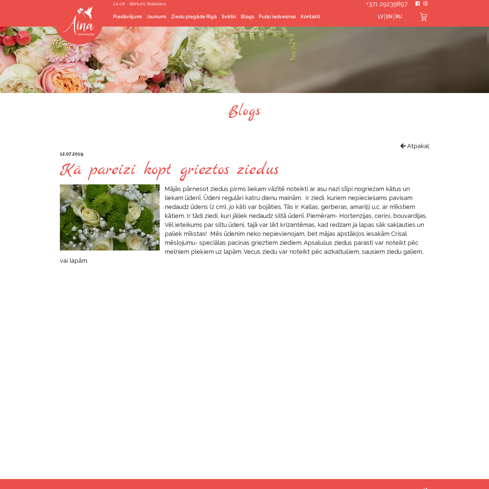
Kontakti (310, 16)
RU (399, 16)
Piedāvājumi (127, 16)
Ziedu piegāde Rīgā (194, 16)
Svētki (229, 16)
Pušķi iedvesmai (277, 16)
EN (389, 16)
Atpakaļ (417, 146)
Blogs (247, 16)
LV (380, 16)
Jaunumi (156, 16)
